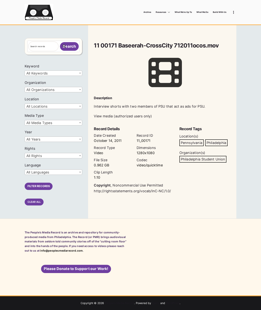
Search (69, 46)
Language (33, 165)
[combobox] (53, 73)
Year (28, 132)
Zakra (156, 303)
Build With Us (219, 12)
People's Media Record (119, 303)
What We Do (202, 12)
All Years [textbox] (33, 139)
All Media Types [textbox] (39, 123)
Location (32, 99)
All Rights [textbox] (34, 156)
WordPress (173, 303)
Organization (35, 83)
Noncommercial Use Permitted (138, 185)
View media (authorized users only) (123, 116)
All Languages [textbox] (37, 172)
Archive (147, 12)
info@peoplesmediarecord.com (61, 250)
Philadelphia (216, 143)
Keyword (32, 66)
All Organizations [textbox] (40, 90)
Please (76, 269)
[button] (168, 12)
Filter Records (39, 186)
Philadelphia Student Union (203, 159)
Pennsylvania (191, 143)
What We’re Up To (183, 12)
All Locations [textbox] (36, 106)
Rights (30, 148)
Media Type (34, 116)
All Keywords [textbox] (37, 73)
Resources (161, 12)
